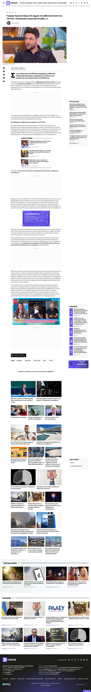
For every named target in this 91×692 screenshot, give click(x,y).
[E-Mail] (4, 78)
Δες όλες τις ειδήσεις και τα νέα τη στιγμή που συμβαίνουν (36, 371)
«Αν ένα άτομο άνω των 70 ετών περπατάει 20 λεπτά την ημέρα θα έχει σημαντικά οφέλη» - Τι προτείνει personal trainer (80, 349)
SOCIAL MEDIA (37, 360)
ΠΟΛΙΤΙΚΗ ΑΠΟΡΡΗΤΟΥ (50, 678)
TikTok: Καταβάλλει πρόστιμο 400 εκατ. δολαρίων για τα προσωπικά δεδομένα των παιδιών (34, 583)
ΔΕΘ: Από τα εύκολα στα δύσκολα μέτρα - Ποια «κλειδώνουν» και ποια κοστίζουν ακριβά (22, 400)
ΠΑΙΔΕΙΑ (45, 3)
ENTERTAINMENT (62, 3)
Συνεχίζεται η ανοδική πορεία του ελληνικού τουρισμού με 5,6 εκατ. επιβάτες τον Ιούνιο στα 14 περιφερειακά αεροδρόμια (52, 462)
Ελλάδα (71, 109)
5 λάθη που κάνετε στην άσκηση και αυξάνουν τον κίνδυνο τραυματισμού (18, 505)
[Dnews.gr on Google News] (82, 3)
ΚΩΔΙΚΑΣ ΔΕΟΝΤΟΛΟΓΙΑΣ (70, 678)
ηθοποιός (39, 82)
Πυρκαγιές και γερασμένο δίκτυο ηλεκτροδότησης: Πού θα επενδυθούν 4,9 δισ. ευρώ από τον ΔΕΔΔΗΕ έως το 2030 (22, 531)
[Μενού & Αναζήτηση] (4, 3)
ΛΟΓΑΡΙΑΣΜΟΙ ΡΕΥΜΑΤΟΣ (76, 466)
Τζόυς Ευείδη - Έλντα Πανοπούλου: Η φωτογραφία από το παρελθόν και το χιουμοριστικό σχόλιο (77, 583)
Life (7, 12)
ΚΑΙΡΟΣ (72, 462)
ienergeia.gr (4, 625)
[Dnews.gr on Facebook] (71, 3)
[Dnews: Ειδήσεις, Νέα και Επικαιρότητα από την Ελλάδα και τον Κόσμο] (11, 3)
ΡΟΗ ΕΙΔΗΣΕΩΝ (74, 101)
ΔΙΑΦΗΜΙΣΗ (13, 678)
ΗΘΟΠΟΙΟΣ (19, 360)
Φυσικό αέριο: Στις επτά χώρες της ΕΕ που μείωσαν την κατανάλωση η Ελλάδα (35, 550)
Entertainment (49, 586)
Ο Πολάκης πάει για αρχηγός (18, 417)
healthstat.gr (26, 625)
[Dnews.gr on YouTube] (84, 3)
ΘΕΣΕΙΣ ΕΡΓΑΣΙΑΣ (52, 3)
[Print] (4, 81)
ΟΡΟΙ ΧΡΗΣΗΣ (21, 678)
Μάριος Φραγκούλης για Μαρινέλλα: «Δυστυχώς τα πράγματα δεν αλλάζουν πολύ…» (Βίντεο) (39, 161)
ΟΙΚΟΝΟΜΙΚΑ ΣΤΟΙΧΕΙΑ (83, 678)
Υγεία (75, 354)
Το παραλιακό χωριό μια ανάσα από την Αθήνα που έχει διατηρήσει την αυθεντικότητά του (78, 137)
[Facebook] (4, 68)
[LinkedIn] (4, 74)
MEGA (44, 360)
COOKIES (60, 678)
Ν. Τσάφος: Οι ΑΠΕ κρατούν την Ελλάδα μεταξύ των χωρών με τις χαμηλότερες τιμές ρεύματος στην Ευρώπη (34, 645)
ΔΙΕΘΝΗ (40, 3)
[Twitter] (4, 71)
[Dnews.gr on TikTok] (79, 3)
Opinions (71, 122)
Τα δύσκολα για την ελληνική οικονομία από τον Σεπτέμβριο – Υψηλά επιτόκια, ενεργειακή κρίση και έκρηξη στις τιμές (80, 320)
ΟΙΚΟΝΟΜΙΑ (29, 3)
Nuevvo (48, 685)
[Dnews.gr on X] (73, 3)
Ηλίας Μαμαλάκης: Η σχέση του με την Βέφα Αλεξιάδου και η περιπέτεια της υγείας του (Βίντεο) (40, 152)
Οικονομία (71, 116)
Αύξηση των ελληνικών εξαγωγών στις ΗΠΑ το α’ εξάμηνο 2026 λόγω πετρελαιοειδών (55, 645)
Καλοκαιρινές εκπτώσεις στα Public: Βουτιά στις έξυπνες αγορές (19, 460)
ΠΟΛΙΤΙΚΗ (22, 3)
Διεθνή (25, 586)
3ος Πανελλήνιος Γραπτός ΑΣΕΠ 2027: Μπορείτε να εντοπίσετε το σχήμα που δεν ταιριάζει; (77, 114)
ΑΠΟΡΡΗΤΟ (87, 691)
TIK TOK (51, 360)
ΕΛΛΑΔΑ (35, 3)
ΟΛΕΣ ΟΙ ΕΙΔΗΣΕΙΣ (62, 659)
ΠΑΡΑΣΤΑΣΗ (28, 360)
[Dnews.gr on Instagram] (76, 3)
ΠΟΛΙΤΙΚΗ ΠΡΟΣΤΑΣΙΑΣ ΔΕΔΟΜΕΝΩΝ (34, 678)
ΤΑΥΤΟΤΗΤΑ (5, 678)
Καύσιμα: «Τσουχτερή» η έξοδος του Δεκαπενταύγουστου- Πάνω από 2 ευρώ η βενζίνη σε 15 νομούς (48, 531)
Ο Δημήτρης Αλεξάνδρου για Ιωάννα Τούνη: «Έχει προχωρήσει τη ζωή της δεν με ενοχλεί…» (40, 142)
